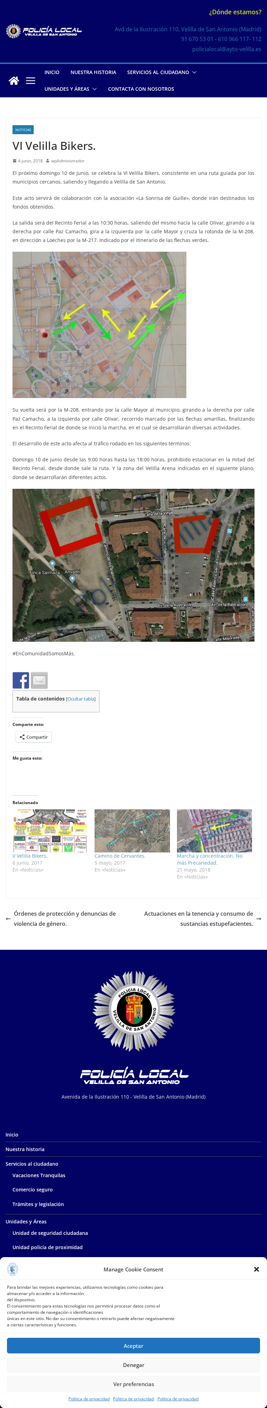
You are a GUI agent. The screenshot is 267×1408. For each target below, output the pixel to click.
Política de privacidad (89, 1399)
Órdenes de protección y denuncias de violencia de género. (65, 919)
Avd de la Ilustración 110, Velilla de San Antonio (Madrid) (188, 29)
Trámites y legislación (38, 1204)
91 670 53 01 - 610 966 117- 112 (221, 39)
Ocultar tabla (80, 699)
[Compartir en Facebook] (21, 680)
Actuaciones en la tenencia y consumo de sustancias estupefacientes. (198, 919)
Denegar (133, 1364)
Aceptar (133, 1345)
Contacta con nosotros (141, 89)
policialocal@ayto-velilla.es (226, 49)
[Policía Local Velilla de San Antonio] (14, 80)
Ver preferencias (133, 1384)
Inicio (51, 72)
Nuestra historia (93, 72)
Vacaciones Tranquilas (39, 1175)
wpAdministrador (67, 161)
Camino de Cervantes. (120, 855)
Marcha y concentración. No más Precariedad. (209, 859)
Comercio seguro (33, 1189)
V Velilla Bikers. (30, 855)
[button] (256, 1269)
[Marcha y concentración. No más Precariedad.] (214, 830)
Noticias (23, 129)
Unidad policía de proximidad (48, 1247)
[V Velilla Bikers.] (50, 830)
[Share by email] (39, 680)
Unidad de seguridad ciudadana (50, 1233)
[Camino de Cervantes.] (132, 830)
